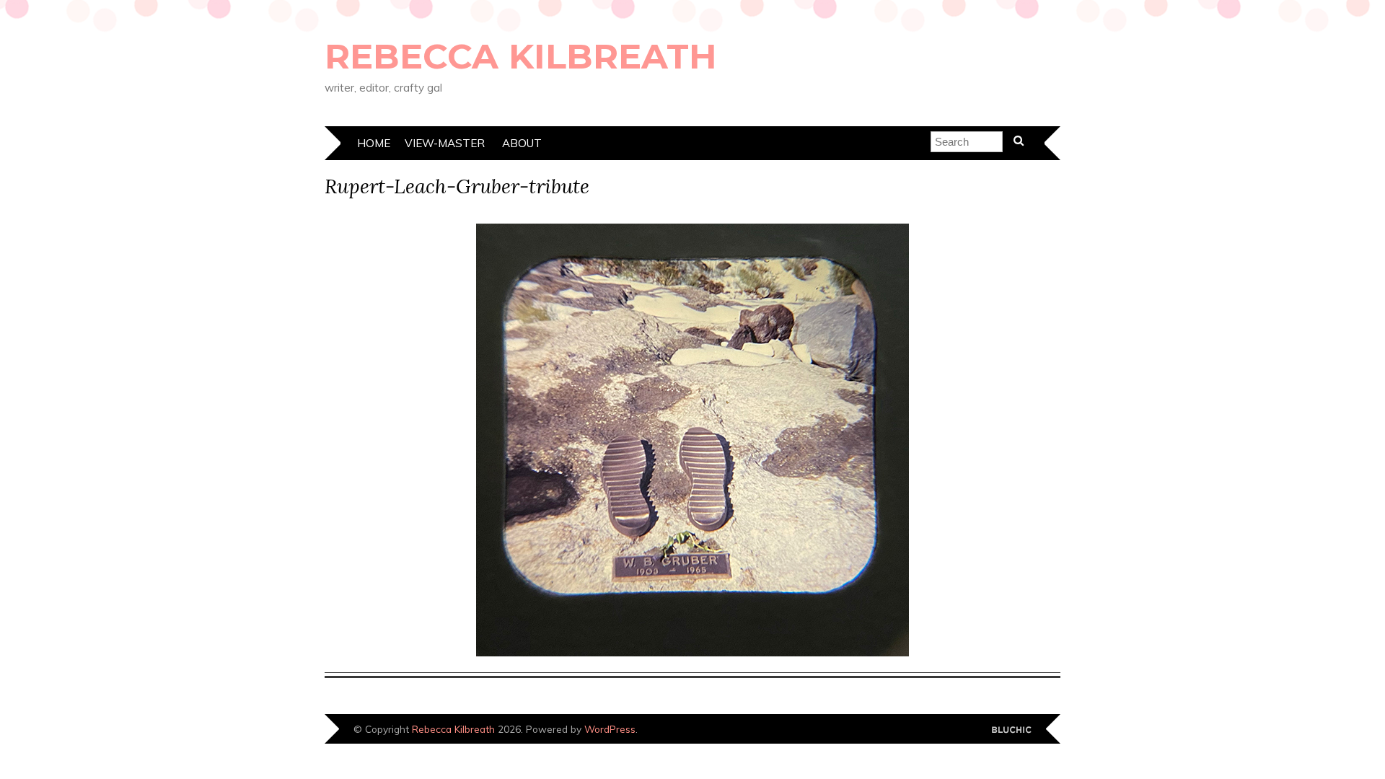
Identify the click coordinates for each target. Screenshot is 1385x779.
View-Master (445, 143)
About (522, 143)
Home (373, 143)
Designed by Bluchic (1012, 730)
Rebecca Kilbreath (521, 56)
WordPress (610, 729)
